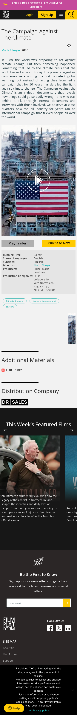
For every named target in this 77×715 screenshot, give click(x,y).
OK (29, 710)
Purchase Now (59, 243)
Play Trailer (17, 243)
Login (29, 15)
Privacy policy (41, 710)
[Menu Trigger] (61, 14)
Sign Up (47, 14)
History (10, 306)
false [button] (5, 430)
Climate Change (14, 301)
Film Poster (14, 370)
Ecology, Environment (44, 301)
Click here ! (37, 7)
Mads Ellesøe (10, 50)
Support (8, 660)
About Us (8, 648)
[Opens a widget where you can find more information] (14, 708)
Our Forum (10, 654)
